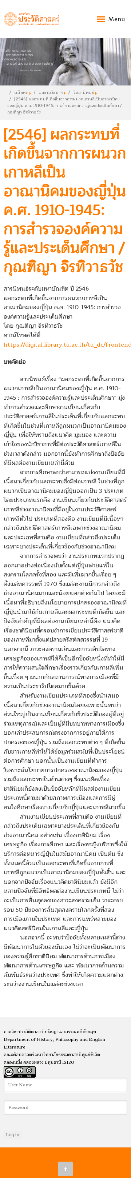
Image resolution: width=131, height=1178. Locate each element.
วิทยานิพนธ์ (83, 92)
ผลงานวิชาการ (51, 92)
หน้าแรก (21, 92)
